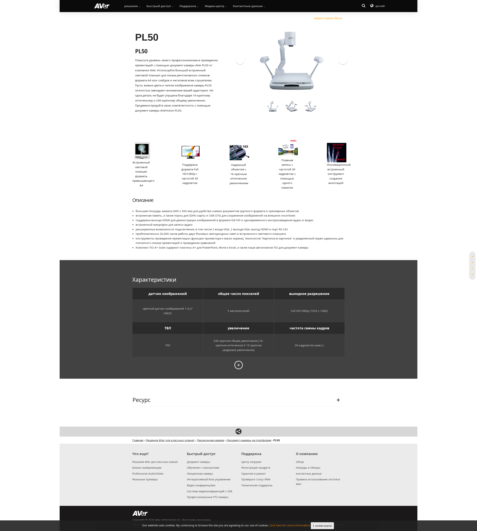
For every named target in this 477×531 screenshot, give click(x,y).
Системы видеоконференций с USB (209, 491)
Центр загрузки (251, 462)
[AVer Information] (102, 6)
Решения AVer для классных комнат (155, 462)
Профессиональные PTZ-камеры (207, 497)
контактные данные (309, 473)
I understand (322, 525)
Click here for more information (289, 525)
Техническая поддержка (256, 485)
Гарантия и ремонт (253, 473)
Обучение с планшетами (203, 467)
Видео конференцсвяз (201, 485)
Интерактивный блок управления (208, 479)
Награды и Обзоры (308, 467)
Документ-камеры (198, 462)
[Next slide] (343, 59)
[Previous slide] (240, 59)
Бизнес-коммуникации (146, 467)
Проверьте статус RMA (255, 479)
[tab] (472, 257)
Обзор (300, 462)
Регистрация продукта (255, 467)
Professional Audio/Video (147, 473)
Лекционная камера (200, 473)
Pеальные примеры (145, 479)
